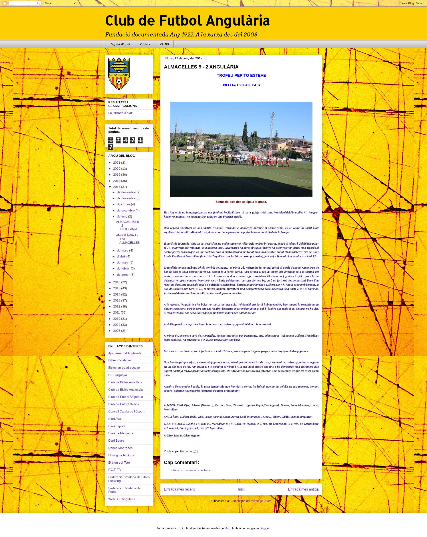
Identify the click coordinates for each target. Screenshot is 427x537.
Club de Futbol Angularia (125, 396)
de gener (124, 274)
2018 (117, 181)
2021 (117, 162)
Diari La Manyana (120, 433)
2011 (117, 312)
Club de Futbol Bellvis (123, 404)
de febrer (124, 268)
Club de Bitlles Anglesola (125, 389)
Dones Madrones (120, 448)
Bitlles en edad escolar (124, 367)
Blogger (264, 528)
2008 (117, 330)
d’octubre (124, 204)
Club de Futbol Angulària (187, 20)
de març (123, 262)
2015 (117, 288)
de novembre (127, 198)
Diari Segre (116, 440)
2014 (117, 294)
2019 (117, 174)
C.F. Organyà (117, 375)
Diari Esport (116, 426)
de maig (123, 250)
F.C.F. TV (114, 469)
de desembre (127, 192)
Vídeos (145, 44)
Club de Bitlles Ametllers (125, 382)
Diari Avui (114, 418)
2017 (117, 187)
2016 (117, 282)
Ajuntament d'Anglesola (124, 353)
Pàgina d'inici (120, 44)
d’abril (121, 256)
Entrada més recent (179, 489)
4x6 (228, 528)
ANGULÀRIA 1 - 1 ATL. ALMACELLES (128, 239)
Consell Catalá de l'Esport (126, 411)
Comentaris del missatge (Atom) (251, 501)
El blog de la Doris (121, 455)
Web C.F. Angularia (121, 499)
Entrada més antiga (303, 489)
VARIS (164, 44)
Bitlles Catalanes (120, 360)
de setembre (126, 210)
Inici (241, 489)
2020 (117, 168)
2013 (117, 300)
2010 (117, 318)
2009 (117, 324)
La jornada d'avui (120, 113)
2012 (117, 306)
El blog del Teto (119, 462)
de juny (122, 216)
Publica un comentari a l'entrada (190, 470)
